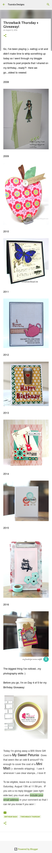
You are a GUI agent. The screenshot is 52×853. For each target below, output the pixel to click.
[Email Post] (5, 814)
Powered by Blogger (27, 849)
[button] (5, 36)
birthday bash (10, 817)
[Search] (48, 4)
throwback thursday (30, 817)
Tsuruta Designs (16, 4)
